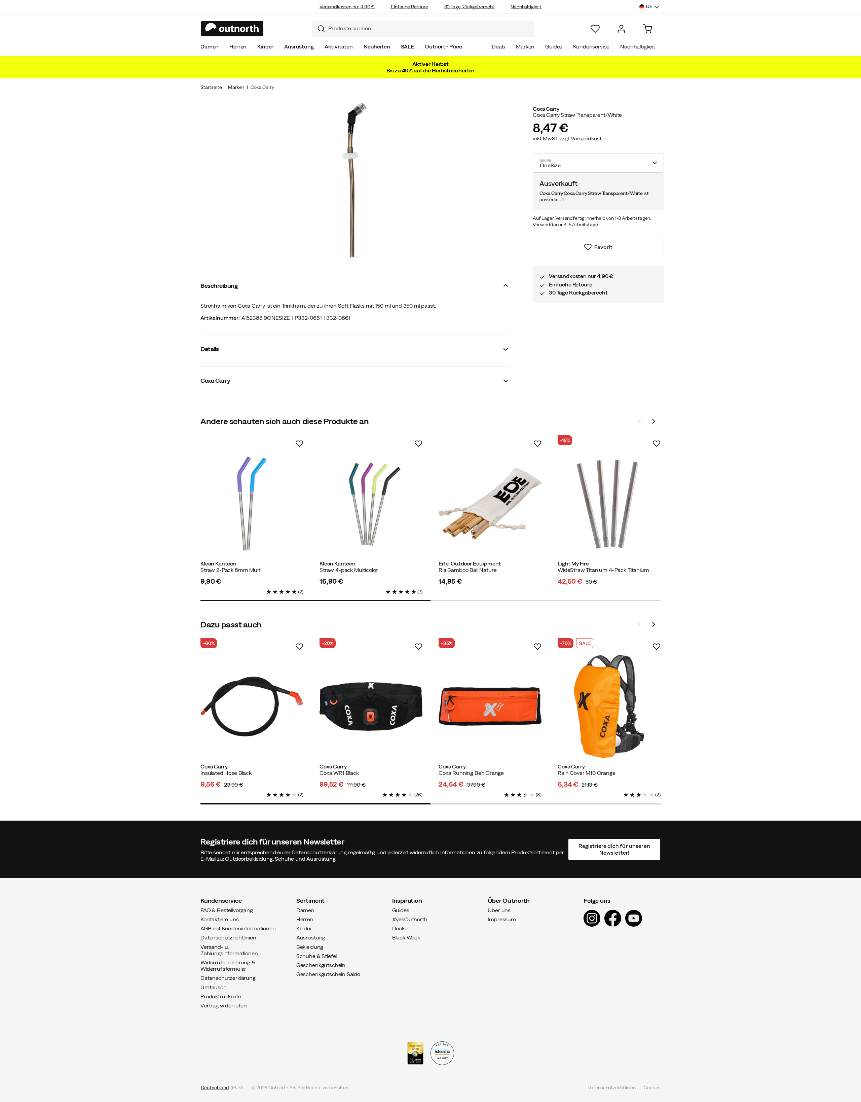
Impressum (502, 919)
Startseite (211, 87)
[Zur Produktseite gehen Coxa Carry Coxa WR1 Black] (371, 706)
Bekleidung (309, 946)
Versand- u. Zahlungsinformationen (229, 949)
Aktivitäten (339, 46)
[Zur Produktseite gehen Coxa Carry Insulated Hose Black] (251, 706)
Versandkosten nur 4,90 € (347, 6)
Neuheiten (377, 46)
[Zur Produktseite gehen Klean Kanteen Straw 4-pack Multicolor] (371, 503)
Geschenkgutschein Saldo (328, 974)
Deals (498, 46)
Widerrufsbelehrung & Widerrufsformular (227, 965)
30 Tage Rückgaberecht (469, 6)
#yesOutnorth (409, 919)
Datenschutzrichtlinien (228, 937)
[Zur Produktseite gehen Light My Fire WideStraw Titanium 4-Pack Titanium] (609, 503)
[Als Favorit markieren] (299, 443)
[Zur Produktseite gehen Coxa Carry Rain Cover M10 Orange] (609, 706)
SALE (407, 46)
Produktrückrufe (220, 996)
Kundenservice (591, 46)
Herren (238, 46)
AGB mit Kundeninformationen (238, 928)
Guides (553, 46)
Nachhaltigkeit (526, 6)
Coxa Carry (262, 87)
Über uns (499, 910)
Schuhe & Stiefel (316, 956)
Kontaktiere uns (219, 919)
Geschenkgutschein (320, 965)
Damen (209, 46)
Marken (525, 46)
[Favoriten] (595, 29)
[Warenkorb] (648, 29)
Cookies (652, 1087)
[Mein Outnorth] (621, 29)
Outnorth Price (443, 46)
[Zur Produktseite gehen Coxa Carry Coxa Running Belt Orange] (490, 706)
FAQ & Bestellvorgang (226, 910)
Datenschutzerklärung (228, 978)
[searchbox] (429, 28)
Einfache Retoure (409, 6)
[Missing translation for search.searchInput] (318, 28)
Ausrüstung (298, 46)
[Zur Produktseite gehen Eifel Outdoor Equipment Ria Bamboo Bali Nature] (490, 503)
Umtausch (213, 987)
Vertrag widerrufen (223, 1005)
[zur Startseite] (232, 28)
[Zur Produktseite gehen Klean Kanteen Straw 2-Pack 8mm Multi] (251, 503)
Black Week (406, 937)
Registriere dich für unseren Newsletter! (614, 849)
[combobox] (423, 29)
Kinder (265, 46)
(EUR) (222, 1087)
